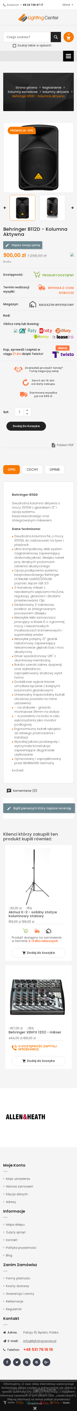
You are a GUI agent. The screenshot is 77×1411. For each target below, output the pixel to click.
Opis (11, 469)
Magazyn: (11, 304)
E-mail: (12, 1341)
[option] (23, 208)
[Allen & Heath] (25, 1117)
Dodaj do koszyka (26, 426)
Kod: (6, 315)
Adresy (11, 1202)
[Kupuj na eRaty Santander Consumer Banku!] (46, 331)
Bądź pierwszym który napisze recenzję (42, 808)
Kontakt (12, 1240)
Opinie (54, 469)
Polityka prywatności (21, 1248)
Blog (9, 1255)
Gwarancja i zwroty (20, 1294)
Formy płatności (18, 1278)
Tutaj (33, 371)
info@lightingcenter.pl (39, 1341)
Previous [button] (4, 207)
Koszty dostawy (17, 1286)
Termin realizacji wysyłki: (16, 289)
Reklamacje (14, 1301)
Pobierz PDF (62, 445)
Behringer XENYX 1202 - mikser (35, 1032)
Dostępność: (13, 274)
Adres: (12, 1332)
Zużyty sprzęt (16, 1232)
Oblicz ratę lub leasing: (21, 324)
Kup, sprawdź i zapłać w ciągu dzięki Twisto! (23, 351)
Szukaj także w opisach (34, 45)
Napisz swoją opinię (25, 245)
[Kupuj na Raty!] (72, 254)
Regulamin (14, 1309)
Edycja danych (17, 1194)
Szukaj (56, 37)
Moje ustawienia (18, 1179)
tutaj (46, 1403)
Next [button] (72, 207)
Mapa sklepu (15, 1224)
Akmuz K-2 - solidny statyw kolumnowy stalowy (33, 914)
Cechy (32, 469)
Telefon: (13, 1350)
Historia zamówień (19, 1186)
